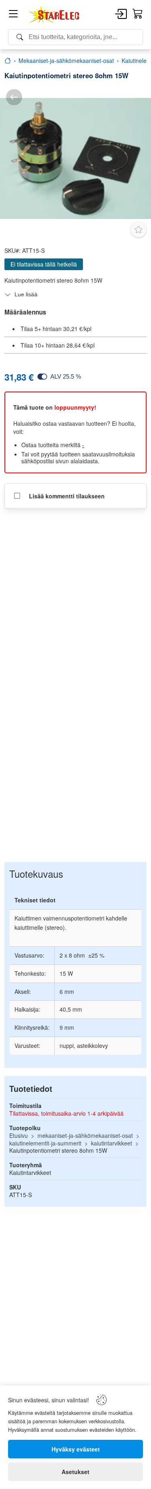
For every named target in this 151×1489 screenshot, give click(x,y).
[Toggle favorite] (138, 229)
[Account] (121, 14)
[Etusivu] (7, 60)
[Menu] (13, 15)
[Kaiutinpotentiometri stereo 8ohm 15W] (75, 158)
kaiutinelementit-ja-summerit (45, 1143)
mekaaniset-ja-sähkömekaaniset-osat (85, 1135)
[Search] (75, 37)
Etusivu (18, 1135)
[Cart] (137, 14)
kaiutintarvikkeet (111, 1143)
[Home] (54, 14)
